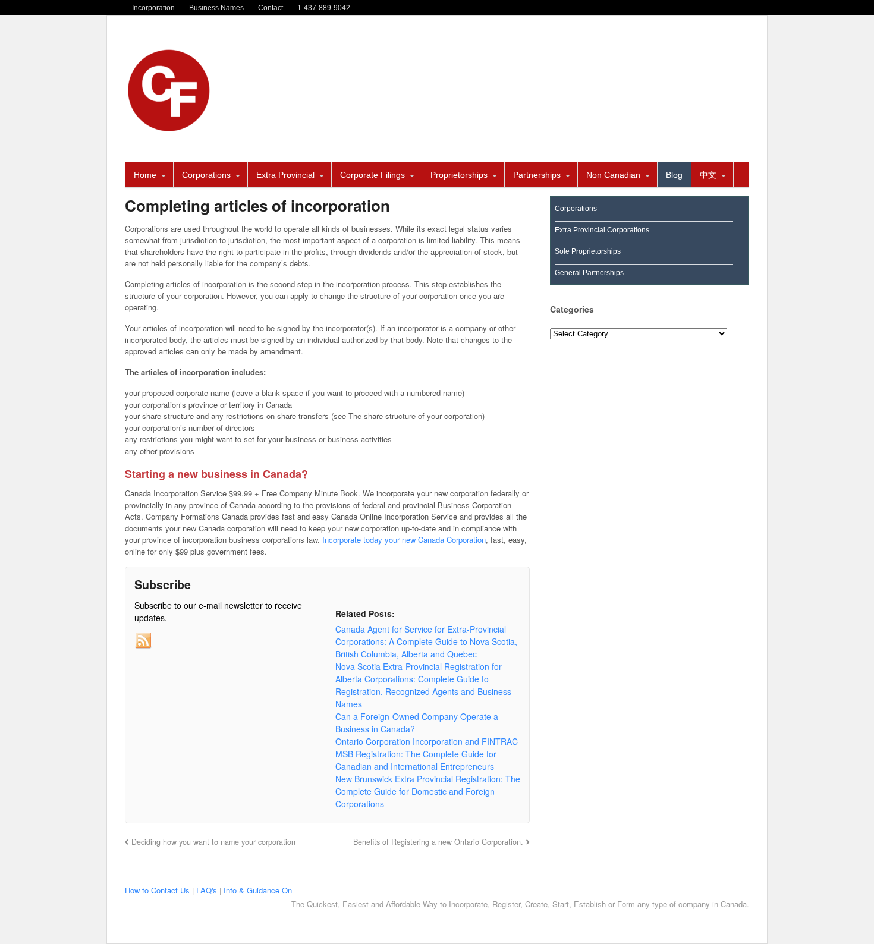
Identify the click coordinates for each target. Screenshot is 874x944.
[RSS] (143, 641)
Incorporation (153, 8)
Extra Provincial (285, 175)
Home (145, 175)
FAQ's (207, 890)
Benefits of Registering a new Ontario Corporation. (438, 841)
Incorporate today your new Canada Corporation (404, 539)
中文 (708, 175)
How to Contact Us (158, 890)
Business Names (216, 8)
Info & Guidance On (258, 890)
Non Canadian (613, 175)
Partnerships (537, 175)
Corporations (206, 175)
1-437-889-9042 (323, 8)
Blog (674, 175)
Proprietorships (459, 175)
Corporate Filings (372, 175)
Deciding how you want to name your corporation (213, 841)
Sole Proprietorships (588, 251)
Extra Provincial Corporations (602, 230)
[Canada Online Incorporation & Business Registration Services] (169, 128)
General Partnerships (589, 273)
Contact (270, 8)
